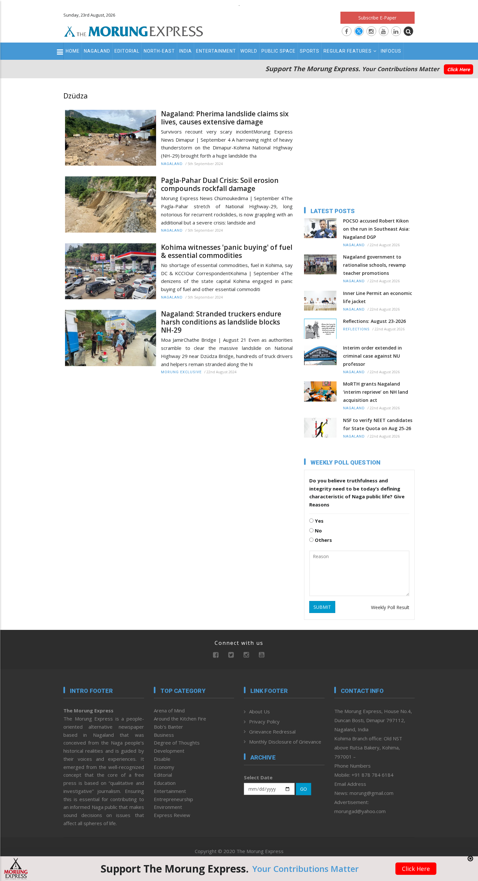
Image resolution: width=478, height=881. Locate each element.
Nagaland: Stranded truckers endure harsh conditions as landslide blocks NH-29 (221, 322)
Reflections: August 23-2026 (374, 321)
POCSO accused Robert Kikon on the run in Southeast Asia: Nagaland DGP (376, 229)
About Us (259, 711)
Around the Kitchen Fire (180, 718)
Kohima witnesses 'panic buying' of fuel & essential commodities (226, 251)
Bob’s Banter (168, 726)
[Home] (133, 30)
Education (165, 783)
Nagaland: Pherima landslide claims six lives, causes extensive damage (225, 118)
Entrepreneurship (173, 799)
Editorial (126, 51)
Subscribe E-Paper (377, 18)
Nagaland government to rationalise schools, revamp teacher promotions (374, 265)
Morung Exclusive (181, 372)
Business (164, 735)
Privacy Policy (264, 721)
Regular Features (348, 51)
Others (322, 540)
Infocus (391, 51)
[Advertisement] (35, 516)
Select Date (258, 777)
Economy (164, 767)
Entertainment (216, 51)
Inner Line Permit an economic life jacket (377, 297)
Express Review (172, 815)
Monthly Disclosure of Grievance (285, 741)
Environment (168, 807)
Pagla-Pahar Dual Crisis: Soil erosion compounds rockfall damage (220, 184)
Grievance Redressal (272, 731)
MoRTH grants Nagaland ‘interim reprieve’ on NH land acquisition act (375, 392)
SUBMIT (322, 607)
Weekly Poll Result (390, 607)
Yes (318, 520)
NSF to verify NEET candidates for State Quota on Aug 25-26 (377, 424)
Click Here (458, 69)
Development (169, 750)
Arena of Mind (169, 710)
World (248, 51)
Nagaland (97, 51)
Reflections (356, 329)
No (317, 530)
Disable (162, 759)
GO (303, 789)
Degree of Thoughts (177, 742)
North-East (159, 51)
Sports (309, 51)
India (185, 51)
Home (73, 51)
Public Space (278, 51)
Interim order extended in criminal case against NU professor (372, 356)
